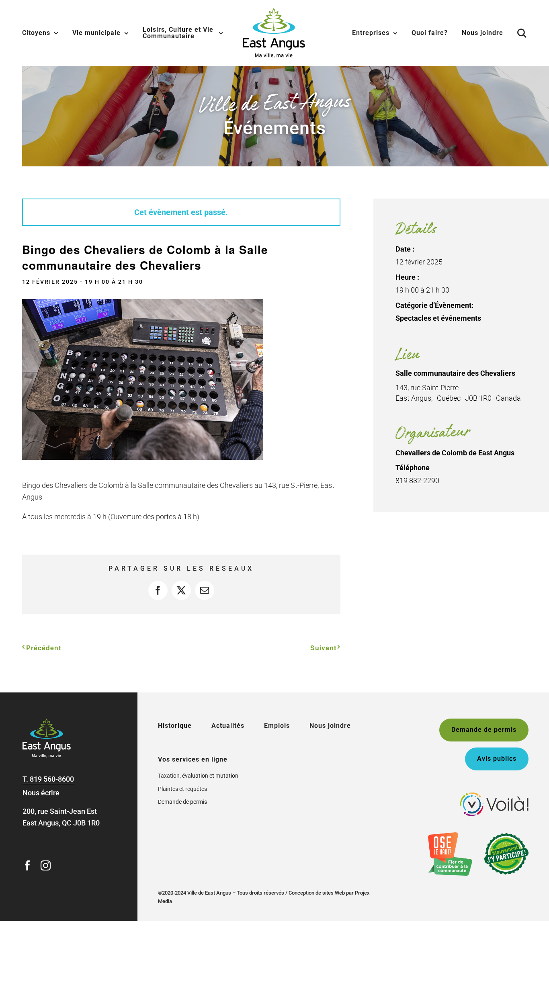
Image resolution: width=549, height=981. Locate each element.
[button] (522, 33)
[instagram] (46, 865)
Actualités (227, 725)
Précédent (43, 647)
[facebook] (28, 865)
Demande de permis (182, 802)
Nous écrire (41, 792)
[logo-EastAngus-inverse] (47, 722)
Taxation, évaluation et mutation (198, 775)
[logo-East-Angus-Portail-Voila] (494, 796)
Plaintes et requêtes (182, 789)
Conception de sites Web (317, 893)
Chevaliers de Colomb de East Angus (454, 453)
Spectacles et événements (438, 318)
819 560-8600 (52, 779)
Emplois (277, 725)
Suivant (323, 647)
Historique (175, 725)
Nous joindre (330, 725)
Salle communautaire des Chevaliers (455, 373)
